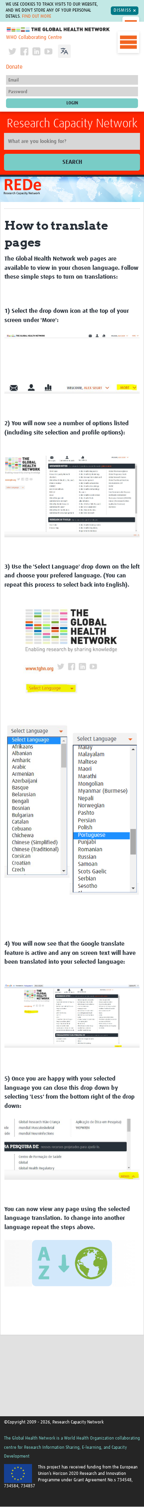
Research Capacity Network (72, 124)
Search (72, 162)
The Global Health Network (58, 30)
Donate (14, 67)
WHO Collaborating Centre (34, 37)
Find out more (36, 16)
